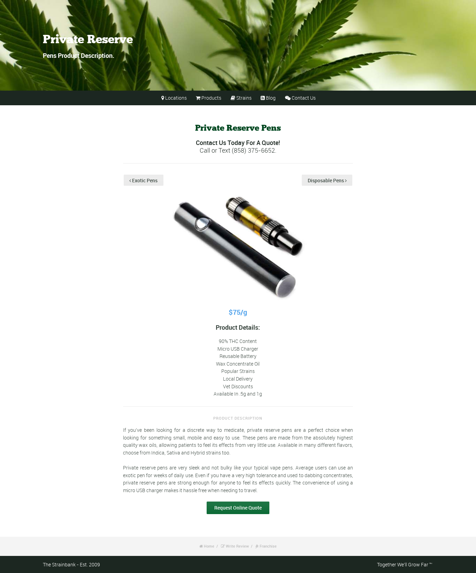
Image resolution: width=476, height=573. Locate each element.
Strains (244, 97)
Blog (271, 97)
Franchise (268, 546)
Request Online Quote (238, 507)
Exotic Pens (144, 180)
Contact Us (304, 97)
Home (209, 546)
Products (211, 97)
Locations (176, 97)
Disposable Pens (326, 180)
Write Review (237, 546)
